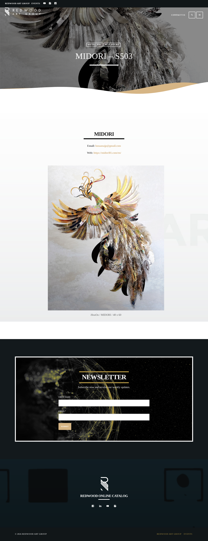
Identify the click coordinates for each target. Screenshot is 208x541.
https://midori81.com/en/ (107, 152)
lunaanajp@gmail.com (108, 145)
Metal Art (95, 45)
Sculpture (112, 45)
